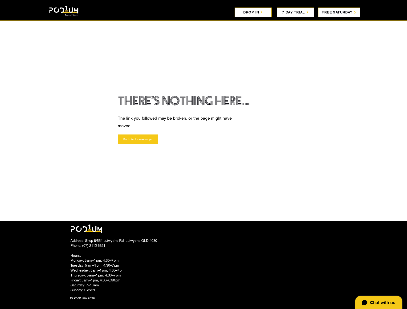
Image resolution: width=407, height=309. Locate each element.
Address (76, 241)
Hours (75, 255)
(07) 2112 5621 (93, 246)
